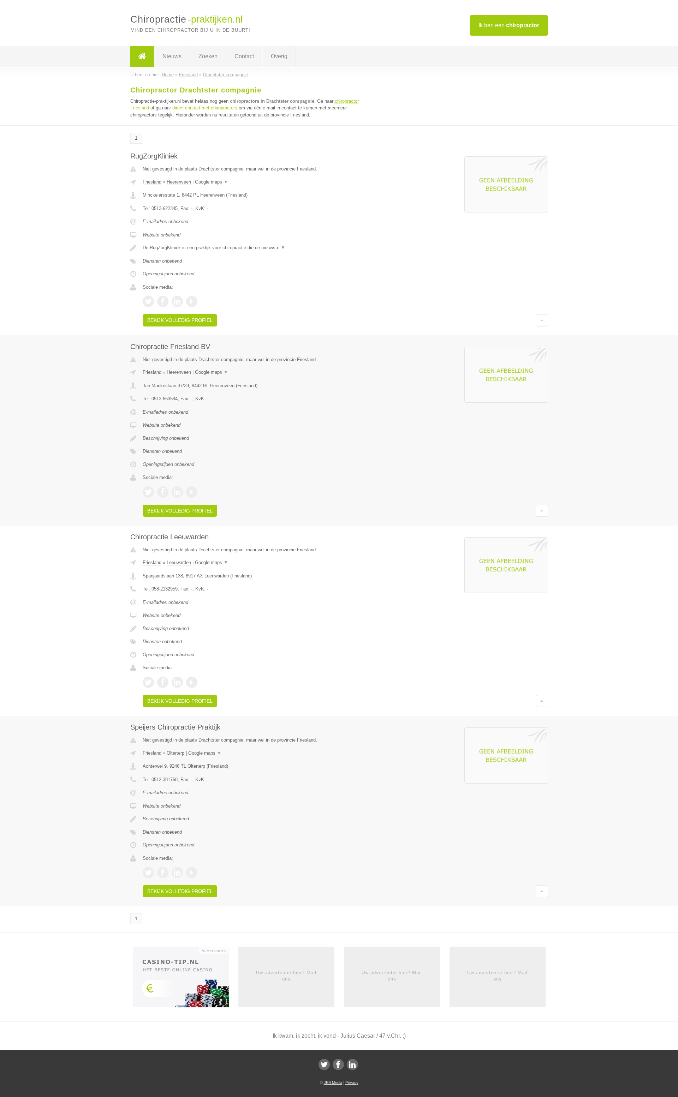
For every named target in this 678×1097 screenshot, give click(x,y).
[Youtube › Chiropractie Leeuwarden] (191, 682)
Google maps (211, 182)
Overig (279, 56)
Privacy (351, 1082)
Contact (244, 56)
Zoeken (208, 56)
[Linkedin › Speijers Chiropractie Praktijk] (177, 872)
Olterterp (175, 753)
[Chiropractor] (142, 56)
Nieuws (172, 56)
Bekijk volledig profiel (180, 320)
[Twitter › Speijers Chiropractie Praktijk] (148, 872)
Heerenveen (179, 182)
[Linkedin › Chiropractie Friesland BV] (177, 492)
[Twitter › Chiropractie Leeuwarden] (148, 682)
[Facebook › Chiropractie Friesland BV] (162, 492)
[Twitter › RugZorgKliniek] (148, 301)
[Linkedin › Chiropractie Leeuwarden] (177, 682)
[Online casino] (185, 979)
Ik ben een (508, 25)
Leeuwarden (179, 562)
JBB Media (333, 1082)
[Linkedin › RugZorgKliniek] (177, 301)
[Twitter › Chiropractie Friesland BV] (148, 492)
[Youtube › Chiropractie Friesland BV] (191, 492)
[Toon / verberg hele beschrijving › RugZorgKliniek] (251, 247)
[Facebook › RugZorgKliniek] (162, 301)
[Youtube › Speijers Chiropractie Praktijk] (191, 872)
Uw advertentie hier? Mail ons (286, 976)
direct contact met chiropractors (204, 107)
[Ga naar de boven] (542, 320)
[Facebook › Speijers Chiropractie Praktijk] (162, 872)
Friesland (152, 182)
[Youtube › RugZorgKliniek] (191, 301)
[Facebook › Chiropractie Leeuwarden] (162, 682)
